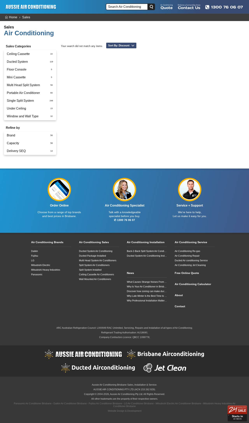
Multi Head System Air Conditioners (97, 260)
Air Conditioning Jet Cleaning (190, 265)
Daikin (34, 251)
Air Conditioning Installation (146, 242)
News (130, 273)
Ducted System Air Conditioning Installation (147, 255)
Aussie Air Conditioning (83, 354)
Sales (26, 17)
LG (32, 260)
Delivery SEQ (16, 151)
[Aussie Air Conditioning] (32, 6)
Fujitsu (34, 255)
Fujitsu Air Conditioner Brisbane (105, 403)
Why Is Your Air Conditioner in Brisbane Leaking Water (147, 286)
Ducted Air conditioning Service (191, 260)
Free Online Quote (166, 7)
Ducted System (17, 61)
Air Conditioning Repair (187, 255)
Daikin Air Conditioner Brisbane (70, 403)
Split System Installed (90, 269)
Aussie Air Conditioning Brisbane (109, 384)
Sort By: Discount (118, 45)
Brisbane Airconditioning (166, 354)
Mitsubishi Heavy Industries (45, 269)
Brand (11, 135)
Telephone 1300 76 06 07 (224, 7)
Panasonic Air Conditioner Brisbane (33, 403)
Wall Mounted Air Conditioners (95, 279)
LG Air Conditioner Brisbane (139, 403)
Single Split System (20, 100)
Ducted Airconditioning (100, 368)
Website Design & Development (124, 411)
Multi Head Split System (23, 85)
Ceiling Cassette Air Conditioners (96, 274)
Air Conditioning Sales (94, 242)
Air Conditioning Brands (47, 242)
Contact (180, 306)
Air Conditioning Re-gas (187, 251)
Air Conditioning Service (191, 242)
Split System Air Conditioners (94, 265)
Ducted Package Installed (92, 255)
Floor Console (16, 69)
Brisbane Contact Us (189, 7)
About (179, 295)
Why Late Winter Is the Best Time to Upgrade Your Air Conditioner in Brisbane (147, 296)
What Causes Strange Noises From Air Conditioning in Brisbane (147, 282)
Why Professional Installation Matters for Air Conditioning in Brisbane (147, 300)
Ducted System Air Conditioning (95, 251)
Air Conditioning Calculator (193, 284)
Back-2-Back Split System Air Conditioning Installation (147, 251)
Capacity (13, 143)
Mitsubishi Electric (40, 265)
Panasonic (36, 274)
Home (13, 17)
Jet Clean (165, 368)
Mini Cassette (16, 77)
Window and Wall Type (23, 116)
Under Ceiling (16, 108)
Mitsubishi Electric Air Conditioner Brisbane (178, 403)
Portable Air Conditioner (23, 92)
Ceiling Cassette (18, 54)
